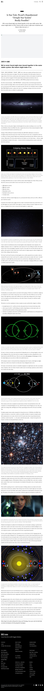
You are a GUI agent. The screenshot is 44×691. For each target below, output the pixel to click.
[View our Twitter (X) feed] (34, 685)
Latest (2, 644)
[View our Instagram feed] (38, 685)
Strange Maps (4, 659)
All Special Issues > (19, 673)
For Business (36, 1)
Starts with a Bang (5, 654)
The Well (3, 665)
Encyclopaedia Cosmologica (19, 623)
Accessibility (32, 674)
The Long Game (4, 657)
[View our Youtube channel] (36, 685)
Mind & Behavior (18, 645)
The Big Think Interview (6, 645)
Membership (32, 644)
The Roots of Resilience (20, 667)
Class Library (18, 657)
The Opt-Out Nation (19, 664)
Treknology (25, 621)
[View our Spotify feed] (42, 685)
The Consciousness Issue (20, 671)
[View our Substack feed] (40, 685)
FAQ (30, 676)
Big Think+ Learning (34, 652)
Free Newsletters (33, 645)
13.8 (2, 661)
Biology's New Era (19, 669)
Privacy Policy (32, 671)
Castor (15, 202)
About (31, 665)
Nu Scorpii (35, 356)
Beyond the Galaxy (17, 621)
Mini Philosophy (4, 652)
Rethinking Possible (5, 668)
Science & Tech (18, 647)
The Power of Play (19, 665)
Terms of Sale (32, 673)
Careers (31, 667)
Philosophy (17, 644)
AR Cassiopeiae (29, 356)
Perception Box (4, 666)
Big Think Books (4, 655)
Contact (31, 669)
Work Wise (3, 663)
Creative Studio (33, 654)
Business (17, 649)
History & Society (18, 651)
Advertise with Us (33, 655)
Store (31, 664)
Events (31, 657)
